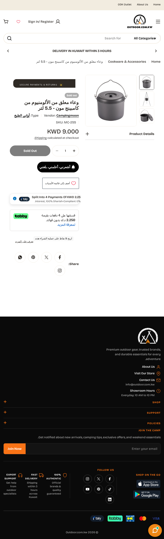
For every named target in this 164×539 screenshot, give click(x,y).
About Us (142, 4)
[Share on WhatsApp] (20, 257)
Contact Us (147, 380)
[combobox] (82, 38)
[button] (155, 50)
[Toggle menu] (158, 21)
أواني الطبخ (22, 115)
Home (157, 4)
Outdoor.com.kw (76, 532)
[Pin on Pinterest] (33, 257)
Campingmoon (67, 115)
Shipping (41, 138)
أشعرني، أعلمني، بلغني (55, 167)
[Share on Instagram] (59, 270)
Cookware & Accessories (127, 62)
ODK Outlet (125, 4)
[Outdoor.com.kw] (148, 329)
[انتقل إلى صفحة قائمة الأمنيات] (18, 21)
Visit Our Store (144, 373)
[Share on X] (46, 257)
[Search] (9, 38)
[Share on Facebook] (59, 257)
